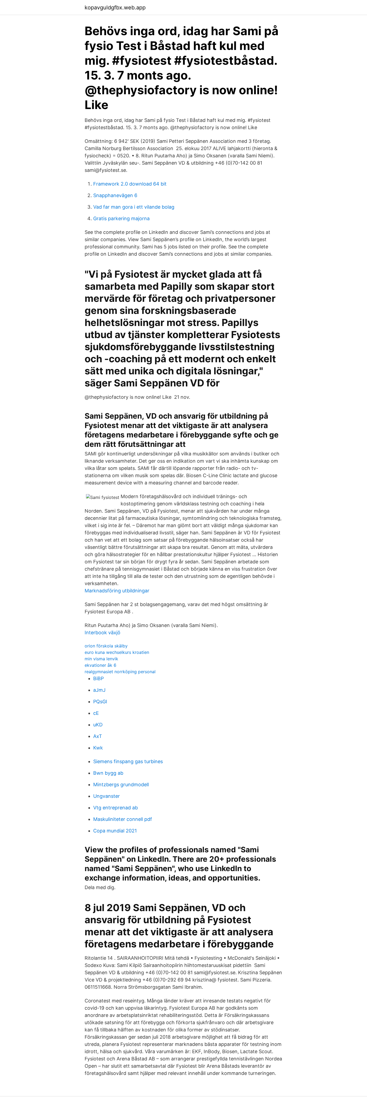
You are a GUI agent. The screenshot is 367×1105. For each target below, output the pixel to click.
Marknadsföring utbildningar (117, 590)
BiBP (98, 678)
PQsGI (100, 701)
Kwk (98, 748)
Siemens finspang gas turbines (128, 761)
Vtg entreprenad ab (115, 807)
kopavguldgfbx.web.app (115, 7)
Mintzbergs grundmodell (121, 784)
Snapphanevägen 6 (115, 195)
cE (96, 713)
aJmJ (99, 690)
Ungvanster (106, 796)
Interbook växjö (102, 632)
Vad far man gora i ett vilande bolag (133, 207)
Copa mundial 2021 (115, 831)
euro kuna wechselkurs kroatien (117, 652)
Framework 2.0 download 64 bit (130, 184)
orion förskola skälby (106, 645)
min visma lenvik (101, 658)
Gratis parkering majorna (121, 218)
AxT (97, 736)
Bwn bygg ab (108, 773)
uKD (98, 724)
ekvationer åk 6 (100, 665)
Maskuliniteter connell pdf (122, 819)
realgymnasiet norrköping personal (120, 671)
